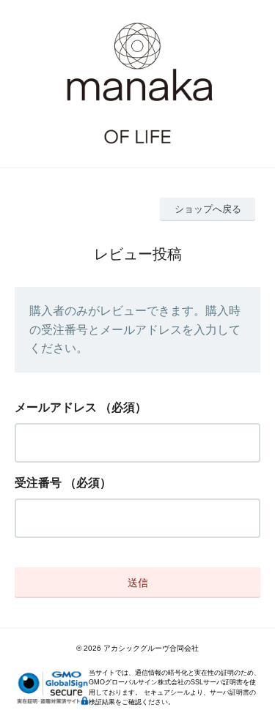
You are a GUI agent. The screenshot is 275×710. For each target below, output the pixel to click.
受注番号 (38, 483)
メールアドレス (56, 407)
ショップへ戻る (208, 208)
